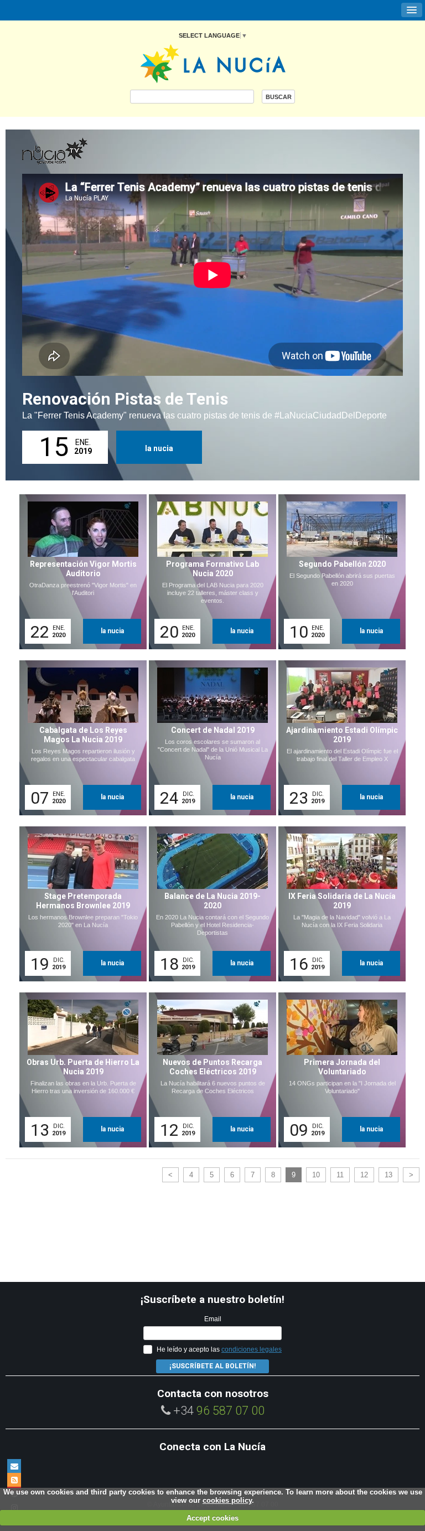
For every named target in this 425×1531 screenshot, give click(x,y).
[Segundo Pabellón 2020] (338, 572)
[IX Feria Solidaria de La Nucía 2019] (338, 904)
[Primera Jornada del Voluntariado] (338, 1070)
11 (340, 1175)
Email (212, 1319)
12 (364, 1175)
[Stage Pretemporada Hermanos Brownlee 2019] (79, 904)
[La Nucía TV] (77, 151)
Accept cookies (212, 1518)
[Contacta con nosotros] (14, 1466)
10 (316, 1175)
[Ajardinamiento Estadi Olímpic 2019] (338, 738)
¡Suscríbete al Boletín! (212, 1366)
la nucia (159, 448)
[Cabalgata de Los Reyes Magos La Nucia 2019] (79, 738)
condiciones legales (251, 1349)
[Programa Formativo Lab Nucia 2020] (208, 572)
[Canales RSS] (14, 1480)
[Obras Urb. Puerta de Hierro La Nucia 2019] (79, 1070)
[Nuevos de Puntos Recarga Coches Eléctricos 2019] (208, 1070)
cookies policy (227, 1500)
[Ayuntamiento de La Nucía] (212, 63)
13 (388, 1175)
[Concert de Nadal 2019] (208, 738)
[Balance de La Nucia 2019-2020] (208, 904)
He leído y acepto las (219, 1349)
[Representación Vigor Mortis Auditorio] (79, 572)
